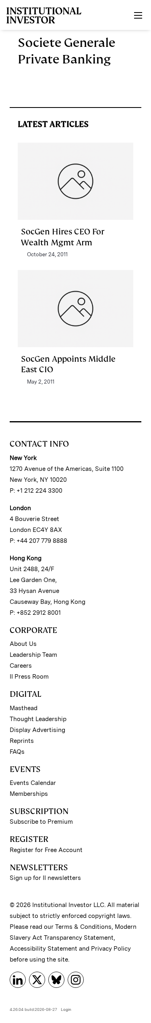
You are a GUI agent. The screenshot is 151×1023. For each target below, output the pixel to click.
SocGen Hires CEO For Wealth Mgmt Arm (62, 236)
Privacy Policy (111, 948)
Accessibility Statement (43, 948)
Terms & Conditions (83, 926)
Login (66, 1009)
